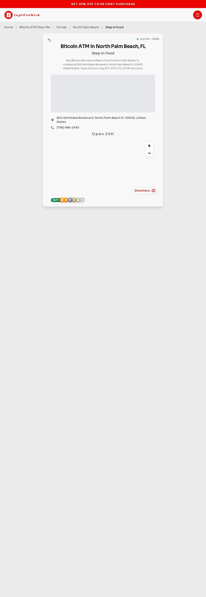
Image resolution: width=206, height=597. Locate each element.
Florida (61, 27)
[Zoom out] (149, 153)
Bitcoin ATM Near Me (35, 27)
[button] (197, 14)
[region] (103, 165)
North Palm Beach (86, 27)
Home (8, 27)
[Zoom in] (149, 145)
